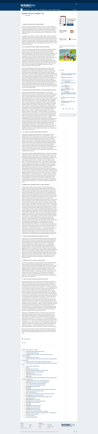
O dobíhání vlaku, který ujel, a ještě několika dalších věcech (40, 380)
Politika (30, 425)
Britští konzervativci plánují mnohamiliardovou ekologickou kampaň (37, 370)
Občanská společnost (24, 427)
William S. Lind (28, 376)
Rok (70, 108)
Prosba (63, 104)
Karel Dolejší (28, 380)
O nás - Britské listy (42, 424)
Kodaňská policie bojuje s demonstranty (32, 352)
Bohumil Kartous (67, 81)
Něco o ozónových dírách (36, 386)
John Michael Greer (29, 409)
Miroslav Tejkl (28, 389)
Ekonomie (22, 425)
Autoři (50, 9)
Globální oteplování (27, 338)
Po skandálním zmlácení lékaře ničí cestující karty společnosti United (68, 102)
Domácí (30, 424)
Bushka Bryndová (29, 382)
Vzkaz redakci (49, 425)
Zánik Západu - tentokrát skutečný (68, 77)
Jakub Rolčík (28, 354)
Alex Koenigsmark (29, 395)
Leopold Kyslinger (29, 386)
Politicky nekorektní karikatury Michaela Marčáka (67, 46)
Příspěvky (48, 427)
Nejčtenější (61, 70)
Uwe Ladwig (28, 377)
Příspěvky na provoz (56, 9)
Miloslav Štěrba (28, 371)
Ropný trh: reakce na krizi (35, 408)
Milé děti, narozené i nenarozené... (35, 405)
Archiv (32, 9)
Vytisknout (25, 342)
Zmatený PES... (32, 373)
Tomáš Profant (28, 402)
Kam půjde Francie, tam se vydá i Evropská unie (68, 98)
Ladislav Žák (28, 373)
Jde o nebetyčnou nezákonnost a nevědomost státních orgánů (36, 383)
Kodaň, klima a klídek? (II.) (34, 369)
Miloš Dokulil (28, 15)
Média (30, 426)
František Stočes (28, 374)
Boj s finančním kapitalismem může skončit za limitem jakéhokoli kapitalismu (43, 389)
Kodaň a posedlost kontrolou (30, 398)
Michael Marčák (28, 387)
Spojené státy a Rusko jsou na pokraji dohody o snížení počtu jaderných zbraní (38, 361)
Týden (63, 108)
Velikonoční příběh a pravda (66, 86)
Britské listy (29, 6)
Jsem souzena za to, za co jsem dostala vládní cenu (40, 382)
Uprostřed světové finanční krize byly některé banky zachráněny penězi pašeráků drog (40, 393)
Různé (30, 427)
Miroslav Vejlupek (29, 399)
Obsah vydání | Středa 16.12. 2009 (30, 349)
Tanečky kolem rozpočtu (33, 392)
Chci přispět (70, 24)
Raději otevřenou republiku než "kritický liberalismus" (67, 90)
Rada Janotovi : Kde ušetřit (34, 357)
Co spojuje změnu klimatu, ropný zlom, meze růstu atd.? (35, 390)
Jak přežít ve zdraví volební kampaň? (37, 371)
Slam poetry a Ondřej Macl (34, 414)
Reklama (40, 427)
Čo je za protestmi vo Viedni (35, 402)
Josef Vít (27, 392)
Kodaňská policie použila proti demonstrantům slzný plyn (35, 351)
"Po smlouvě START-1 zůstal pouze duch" (32, 366)
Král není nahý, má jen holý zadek (37, 395)
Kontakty (40, 425)
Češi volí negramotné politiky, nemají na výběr (68, 83)
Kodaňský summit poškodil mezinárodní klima (37, 401)
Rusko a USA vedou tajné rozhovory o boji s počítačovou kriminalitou (37, 411)
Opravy (40, 426)
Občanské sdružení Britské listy (31, 431)
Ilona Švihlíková (28, 408)
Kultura (22, 426)
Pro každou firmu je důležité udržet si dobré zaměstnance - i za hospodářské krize (43, 412)
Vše (72, 108)
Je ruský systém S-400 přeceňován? (68, 80)
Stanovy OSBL (49, 424)
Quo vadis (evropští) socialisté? (37, 374)
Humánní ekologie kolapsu (37, 409)
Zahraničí (22, 424)
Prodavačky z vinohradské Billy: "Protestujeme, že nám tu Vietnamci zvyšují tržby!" (69, 74)
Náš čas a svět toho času (36, 399)
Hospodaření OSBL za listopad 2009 (31, 417)
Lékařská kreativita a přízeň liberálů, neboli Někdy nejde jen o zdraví (41, 396)
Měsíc (67, 108)
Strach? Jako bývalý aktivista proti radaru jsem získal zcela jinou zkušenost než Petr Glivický (68, 93)
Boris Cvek (28, 414)
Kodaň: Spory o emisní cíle (30, 415)
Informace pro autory (50, 426)
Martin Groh (28, 357)
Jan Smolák (28, 406)
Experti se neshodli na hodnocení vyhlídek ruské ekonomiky (35, 385)
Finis (31, 376)
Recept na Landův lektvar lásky (35, 406)
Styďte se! (27, 367)
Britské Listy (68, 425)
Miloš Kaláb (28, 412)
